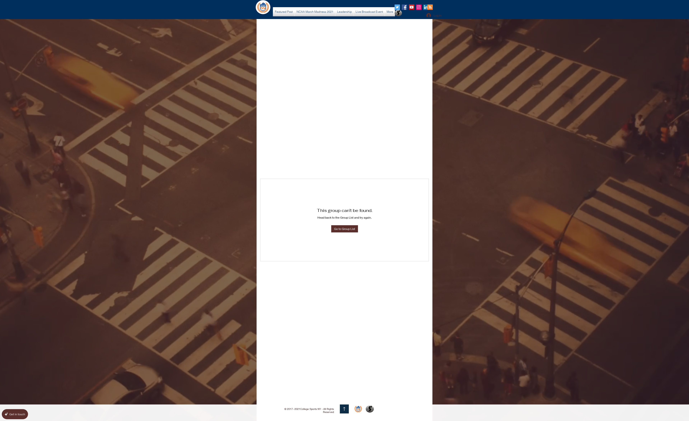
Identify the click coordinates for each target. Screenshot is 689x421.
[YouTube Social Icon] (411, 7)
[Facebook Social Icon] (404, 7)
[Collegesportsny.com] (397, 7)
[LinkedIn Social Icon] (426, 7)
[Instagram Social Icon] (418, 7)
